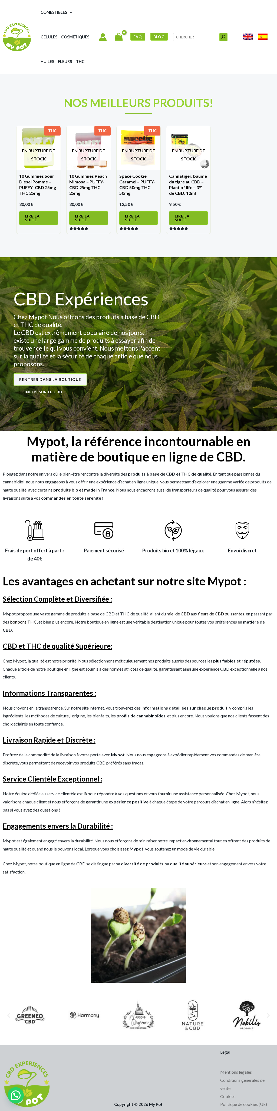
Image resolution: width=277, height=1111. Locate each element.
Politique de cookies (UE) (243, 1104)
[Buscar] (223, 37)
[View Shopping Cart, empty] (118, 37)
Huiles (47, 61)
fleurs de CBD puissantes (221, 613)
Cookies (228, 1096)
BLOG (159, 36)
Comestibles (54, 12)
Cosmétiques (75, 37)
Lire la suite (32, 218)
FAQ (137, 36)
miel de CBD (178, 613)
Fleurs (65, 61)
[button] (69, 12)
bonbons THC (23, 621)
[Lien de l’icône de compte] (103, 37)
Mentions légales (236, 1071)
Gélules (49, 37)
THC (80, 61)
